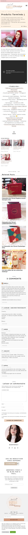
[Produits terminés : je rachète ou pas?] (6, 143)
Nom (3, 404)
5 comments (16, 11)
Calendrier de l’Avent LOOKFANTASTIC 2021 (9, 223)
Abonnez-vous (14, 487)
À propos (12, 513)
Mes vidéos (19, 513)
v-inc (16, 101)
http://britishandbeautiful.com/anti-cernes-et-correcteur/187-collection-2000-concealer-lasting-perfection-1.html (14, 337)
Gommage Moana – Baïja (14, 91)
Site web (4, 410)
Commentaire (5, 390)
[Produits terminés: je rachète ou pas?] (18, 143)
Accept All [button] (13, 532)
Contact (14, 514)
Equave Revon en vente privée (14, 117)
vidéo (18, 171)
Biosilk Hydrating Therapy (14, 119)
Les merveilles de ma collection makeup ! (12, 271)
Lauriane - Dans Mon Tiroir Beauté (15, 307)
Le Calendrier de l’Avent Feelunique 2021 (13, 247)
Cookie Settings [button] (5, 532)
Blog (6, 513)
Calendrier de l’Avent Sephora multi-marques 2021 (14, 199)
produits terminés (12, 171)
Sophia (6, 365)
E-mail (3, 407)
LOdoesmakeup (7, 26)
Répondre (4, 302)
